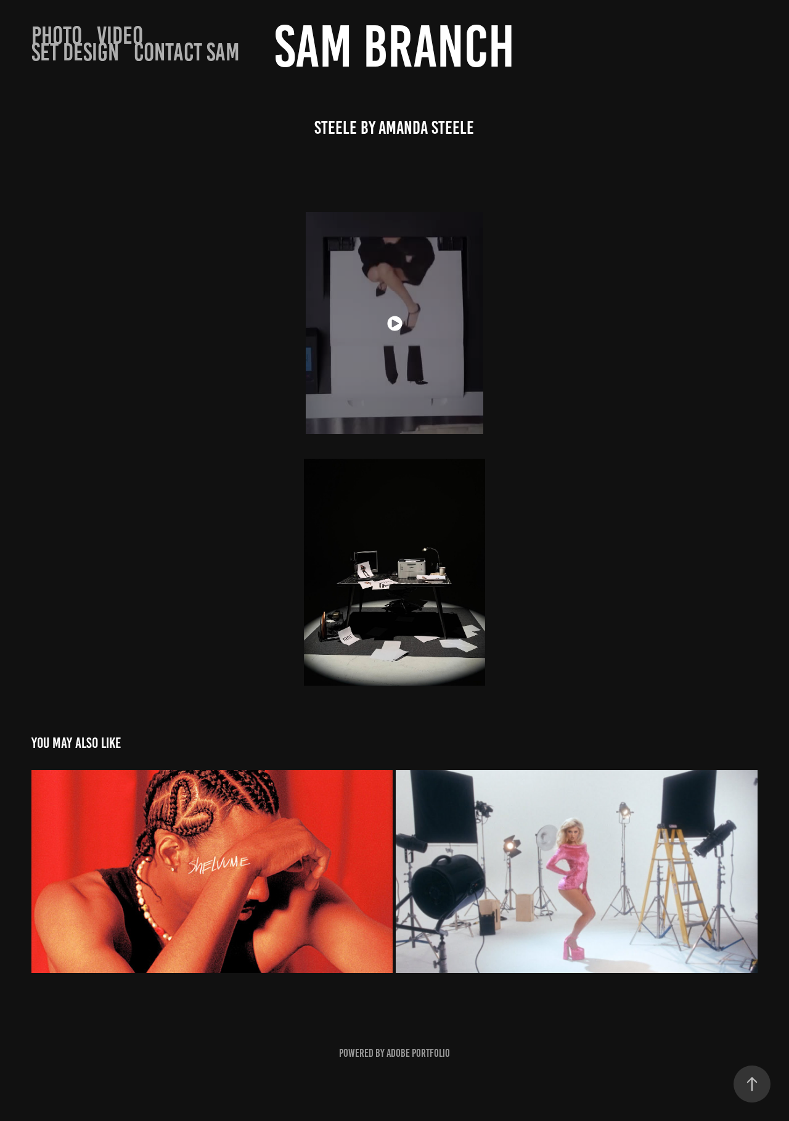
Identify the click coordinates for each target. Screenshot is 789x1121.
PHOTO (56, 35)
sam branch (394, 46)
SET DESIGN (75, 52)
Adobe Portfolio (418, 1053)
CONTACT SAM (187, 52)
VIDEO (120, 35)
